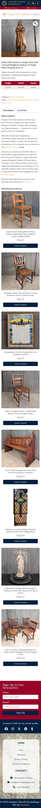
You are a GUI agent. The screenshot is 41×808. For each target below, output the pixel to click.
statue (35, 100)
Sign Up (20, 713)
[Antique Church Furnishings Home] (4, 3)
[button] (35, 23)
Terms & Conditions (21, 764)
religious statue (25, 100)
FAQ (21, 750)
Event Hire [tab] (22, 110)
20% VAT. (27, 182)
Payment (21, 755)
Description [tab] (8, 110)
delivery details (12, 147)
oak (15, 100)
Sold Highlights (23, 14)
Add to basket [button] (20, 246)
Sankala (25, 805)
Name (7, 692)
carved (9, 100)
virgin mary (6, 102)
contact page (7, 174)
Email (7, 702)
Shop (10, 14)
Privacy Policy (21, 759)
